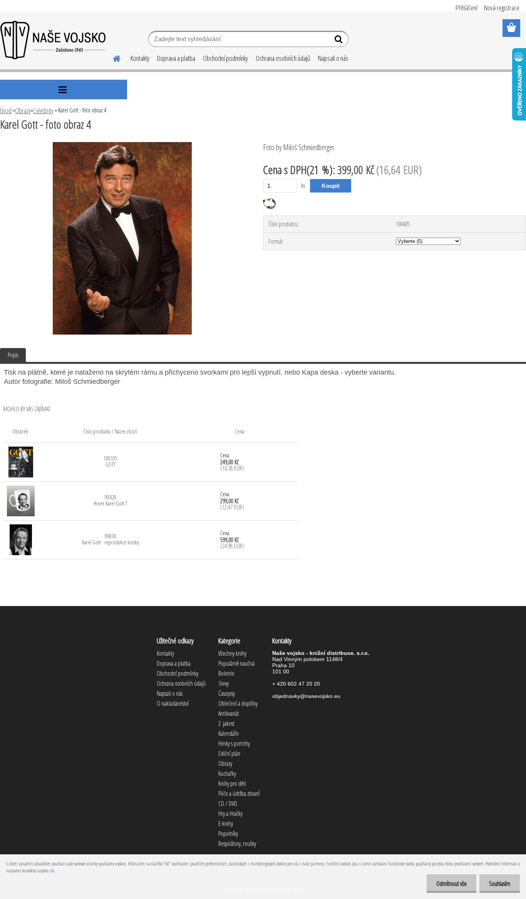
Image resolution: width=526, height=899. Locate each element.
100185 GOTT (110, 461)
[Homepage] (112, 57)
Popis (13, 355)
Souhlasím (499, 883)
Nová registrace (501, 7)
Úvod (6, 110)
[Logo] (53, 40)
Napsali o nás (333, 58)
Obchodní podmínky (225, 58)
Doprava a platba (176, 58)
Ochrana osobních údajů (283, 58)
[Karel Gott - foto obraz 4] (122, 145)
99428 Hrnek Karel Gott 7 (110, 500)
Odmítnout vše (451, 883)
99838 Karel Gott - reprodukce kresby (110, 539)
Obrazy (23, 110)
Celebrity (43, 110)
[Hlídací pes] (269, 201)
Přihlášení (466, 7)
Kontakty (140, 58)
